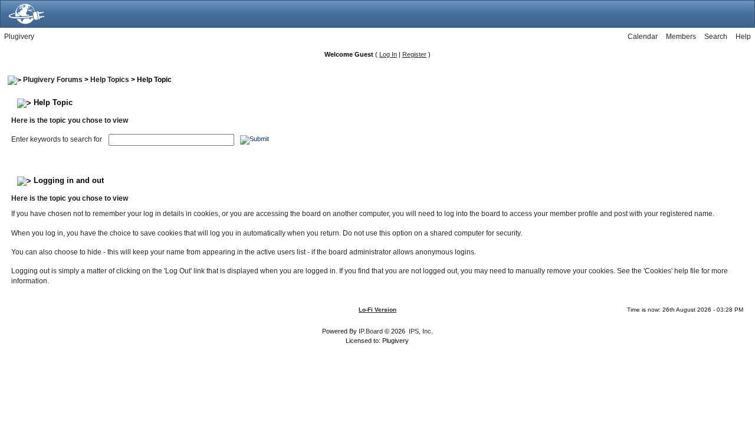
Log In (388, 54)
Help (743, 36)
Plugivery (19, 36)
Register (414, 54)
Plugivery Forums (53, 80)
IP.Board (371, 331)
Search (715, 36)
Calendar (643, 36)
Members (681, 36)
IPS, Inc (420, 331)
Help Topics (109, 80)
